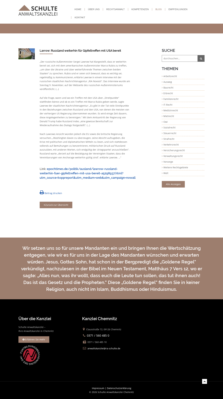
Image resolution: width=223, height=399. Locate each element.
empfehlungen (177, 9)
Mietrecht (168, 116)
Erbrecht (168, 93)
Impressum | (99, 388)
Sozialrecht (169, 127)
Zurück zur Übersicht (56, 204)
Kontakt (80, 17)
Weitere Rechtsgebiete (175, 167)
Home (77, 9)
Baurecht (168, 87)
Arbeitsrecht (170, 76)
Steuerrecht (169, 133)
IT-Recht (167, 104)
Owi (165, 121)
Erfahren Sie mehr (34, 339)
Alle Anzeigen (173, 184)
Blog (158, 9)
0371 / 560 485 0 (98, 335)
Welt (165, 173)
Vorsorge (168, 161)
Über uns (94, 9)
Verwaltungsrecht (173, 156)
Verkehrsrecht (171, 144)
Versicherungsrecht (174, 150)
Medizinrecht (170, 110)
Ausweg (167, 81)
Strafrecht (168, 138)
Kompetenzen (140, 9)
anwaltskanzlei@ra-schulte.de (104, 348)
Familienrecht (170, 99)
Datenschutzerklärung (119, 388)
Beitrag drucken (53, 193)
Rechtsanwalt (115, 9)
